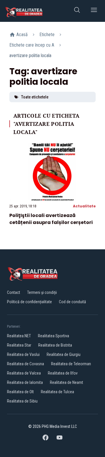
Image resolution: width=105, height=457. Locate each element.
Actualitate (84, 206)
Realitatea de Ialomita (25, 382)
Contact (13, 292)
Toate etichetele (34, 97)
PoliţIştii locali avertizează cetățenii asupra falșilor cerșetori (51, 219)
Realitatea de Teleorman (71, 363)
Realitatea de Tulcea (57, 391)
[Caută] (77, 11)
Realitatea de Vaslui (23, 354)
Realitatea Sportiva (53, 336)
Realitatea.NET (19, 336)
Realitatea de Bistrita (55, 345)
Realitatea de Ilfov (63, 373)
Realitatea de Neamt (66, 382)
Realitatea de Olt (20, 391)
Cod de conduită (72, 301)
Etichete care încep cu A (31, 45)
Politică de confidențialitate (29, 301)
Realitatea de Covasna (25, 363)
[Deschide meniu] (94, 10)
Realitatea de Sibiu (22, 401)
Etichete (47, 34)
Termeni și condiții (42, 292)
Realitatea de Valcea (24, 373)
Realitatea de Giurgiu (63, 354)
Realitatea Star (19, 345)
